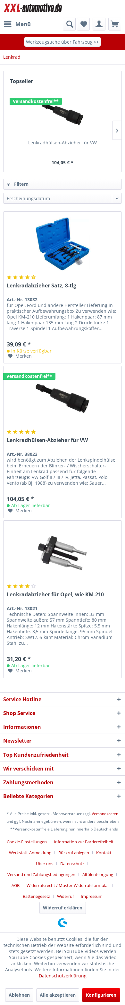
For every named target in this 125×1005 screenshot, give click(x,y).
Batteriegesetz (36, 896)
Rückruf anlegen (73, 853)
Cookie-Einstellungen (27, 842)
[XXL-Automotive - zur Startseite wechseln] (33, 8)
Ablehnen (19, 995)
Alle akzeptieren (58, 995)
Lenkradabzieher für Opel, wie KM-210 (55, 594)
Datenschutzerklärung (63, 976)
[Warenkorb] (114, 24)
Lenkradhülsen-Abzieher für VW (62, 143)
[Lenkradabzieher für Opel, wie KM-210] (62, 553)
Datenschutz (72, 863)
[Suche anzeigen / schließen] (69, 24)
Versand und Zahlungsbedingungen (41, 874)
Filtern (21, 184)
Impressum (92, 896)
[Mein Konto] (99, 24)
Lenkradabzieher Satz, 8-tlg (41, 285)
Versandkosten (105, 813)
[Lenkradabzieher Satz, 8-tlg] (62, 244)
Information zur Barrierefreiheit (83, 842)
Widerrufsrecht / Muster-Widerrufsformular (68, 885)
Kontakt (104, 853)
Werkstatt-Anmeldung (30, 853)
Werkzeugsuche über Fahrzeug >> (62, 42)
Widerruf (65, 896)
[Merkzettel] (83, 24)
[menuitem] (17, 24)
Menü (23, 24)
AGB (16, 885)
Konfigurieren (101, 995)
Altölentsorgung (97, 874)
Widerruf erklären (62, 908)
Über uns (44, 863)
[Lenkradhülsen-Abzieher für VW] (62, 113)
